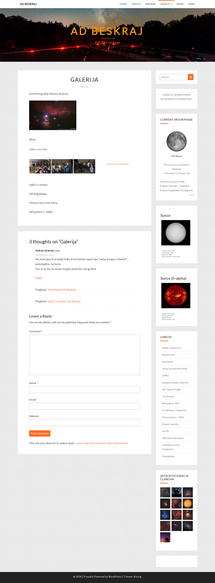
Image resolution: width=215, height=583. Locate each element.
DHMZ (165, 375)
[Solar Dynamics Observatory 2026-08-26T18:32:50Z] (176, 233)
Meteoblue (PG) (170, 403)
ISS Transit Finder (171, 389)
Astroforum (168, 354)
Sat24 (165, 431)
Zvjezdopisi (168, 456)
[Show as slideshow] (117, 164)
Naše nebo (150, 4)
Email (33, 399)
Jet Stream (168, 396)
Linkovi (180, 4)
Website (34, 416)
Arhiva (191, 4)
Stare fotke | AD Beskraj (62, 289)
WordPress (115, 576)
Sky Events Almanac (173, 438)
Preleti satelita (170, 424)
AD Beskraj (28, 4)
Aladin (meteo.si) (171, 347)
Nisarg (138, 576)
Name (33, 383)
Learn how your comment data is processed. (102, 443)
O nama (123, 4)
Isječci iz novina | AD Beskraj (64, 301)
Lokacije (136, 4)
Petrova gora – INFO (173, 417)
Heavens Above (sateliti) (175, 382)
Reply (38, 278)
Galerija (164, 4)
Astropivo (167, 361)
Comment (36, 331)
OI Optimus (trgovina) (174, 410)
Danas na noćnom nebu (174, 368)
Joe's (191, 195)
